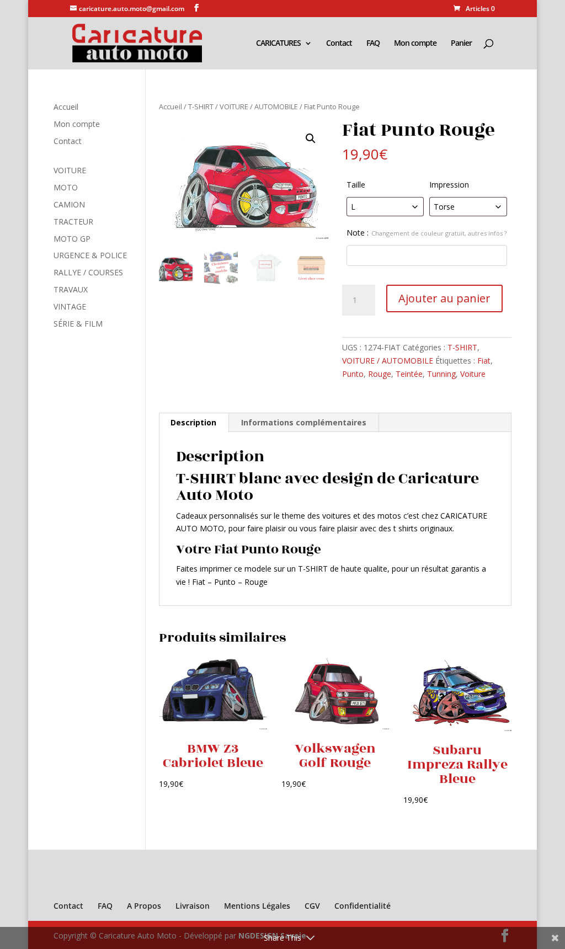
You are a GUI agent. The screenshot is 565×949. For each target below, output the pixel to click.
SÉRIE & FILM (78, 323)
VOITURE (70, 170)
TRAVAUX (71, 289)
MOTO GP (72, 238)
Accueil (170, 106)
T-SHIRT (201, 106)
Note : (427, 232)
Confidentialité (362, 905)
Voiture (473, 374)
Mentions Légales (257, 905)
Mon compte (415, 43)
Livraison (192, 905)
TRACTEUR (73, 221)
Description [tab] (193, 422)
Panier (461, 43)
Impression (449, 184)
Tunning (441, 374)
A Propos (144, 905)
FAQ (373, 43)
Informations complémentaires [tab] (303, 422)
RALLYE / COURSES (88, 272)
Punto (353, 374)
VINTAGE (70, 306)
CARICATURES (278, 43)
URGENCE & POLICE (90, 255)
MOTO (66, 187)
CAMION (69, 204)
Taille (356, 184)
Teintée (409, 374)
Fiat (484, 360)
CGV (312, 905)
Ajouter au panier (444, 298)
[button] (311, 138)
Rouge (379, 374)
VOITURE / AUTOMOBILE (259, 106)
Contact (339, 43)
